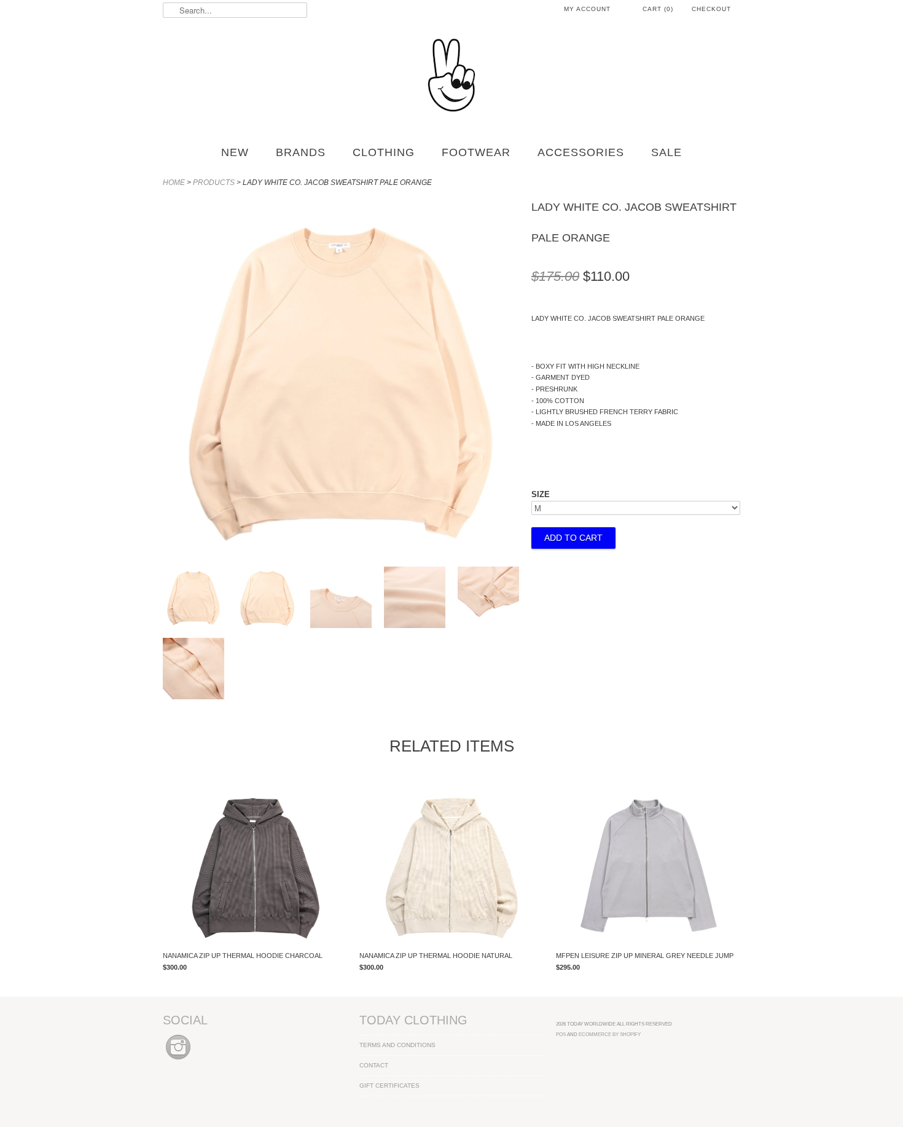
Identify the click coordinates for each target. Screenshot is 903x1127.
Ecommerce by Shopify (610, 1034)
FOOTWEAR (476, 152)
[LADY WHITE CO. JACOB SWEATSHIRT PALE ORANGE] (193, 599)
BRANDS (301, 152)
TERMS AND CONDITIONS (397, 1045)
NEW (235, 152)
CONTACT (373, 1065)
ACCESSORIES (581, 152)
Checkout (711, 9)
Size (540, 494)
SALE (666, 152)
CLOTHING (384, 152)
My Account (587, 9)
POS (561, 1034)
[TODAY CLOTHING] (451, 76)
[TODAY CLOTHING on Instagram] (178, 1060)
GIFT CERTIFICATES (389, 1085)
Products (214, 182)
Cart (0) (658, 9)
